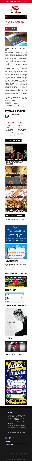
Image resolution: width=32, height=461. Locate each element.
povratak (19, 105)
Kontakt (11, 1)
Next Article (19, 122)
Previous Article (11, 122)
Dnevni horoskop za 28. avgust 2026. (16, 421)
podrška (9, 105)
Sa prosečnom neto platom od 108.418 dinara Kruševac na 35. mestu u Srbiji (16, 197)
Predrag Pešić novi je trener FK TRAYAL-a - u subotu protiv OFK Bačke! (10, 129)
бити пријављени (13, 220)
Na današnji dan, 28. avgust (13, 175)
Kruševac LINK (15, 114)
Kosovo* (15, 103)
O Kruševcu (24, 1)
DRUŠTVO (12, 28)
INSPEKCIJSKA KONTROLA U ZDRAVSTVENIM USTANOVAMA (21, 128)
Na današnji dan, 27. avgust (13, 209)
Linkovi (19, 1)
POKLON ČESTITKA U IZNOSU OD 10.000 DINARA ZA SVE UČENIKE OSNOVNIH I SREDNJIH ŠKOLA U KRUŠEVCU (14, 162)
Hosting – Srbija (23, 453)
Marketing (16, 1)
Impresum (7, 1)
